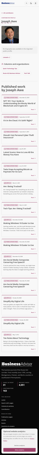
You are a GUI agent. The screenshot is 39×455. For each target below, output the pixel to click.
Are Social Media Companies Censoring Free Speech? (16, 261)
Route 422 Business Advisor (11, 73)
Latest (3, 400)
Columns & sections (7, 406)
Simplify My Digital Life (13, 301)
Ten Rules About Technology (16, 338)
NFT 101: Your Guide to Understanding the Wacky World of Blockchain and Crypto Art (19, 103)
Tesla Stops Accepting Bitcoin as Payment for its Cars (17, 170)
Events (3, 423)
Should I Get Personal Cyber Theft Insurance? (18, 136)
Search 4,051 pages (7, 403)
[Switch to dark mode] (31, 3)
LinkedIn (6, 57)
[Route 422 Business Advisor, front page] (8, 3)
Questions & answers (8, 426)
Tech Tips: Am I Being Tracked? (17, 208)
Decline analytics (19, 445)
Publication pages (7, 417)
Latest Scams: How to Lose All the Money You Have (18, 153)
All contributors (8, 13)
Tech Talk (27, 73)
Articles (3, 420)
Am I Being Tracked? (12, 186)
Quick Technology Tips (10, 68)
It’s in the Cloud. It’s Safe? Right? (17, 120)
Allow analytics (19, 450)
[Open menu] (36, 3)
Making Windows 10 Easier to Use (18, 223)
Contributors (5, 409)
